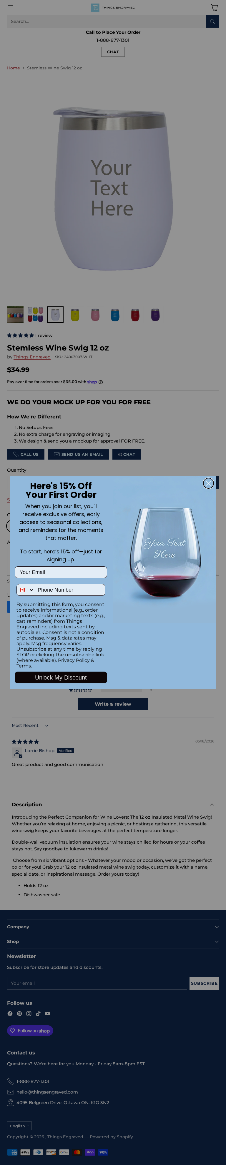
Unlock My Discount (61, 677)
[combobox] (26, 589)
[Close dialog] (208, 483)
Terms (23, 666)
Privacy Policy (74, 660)
